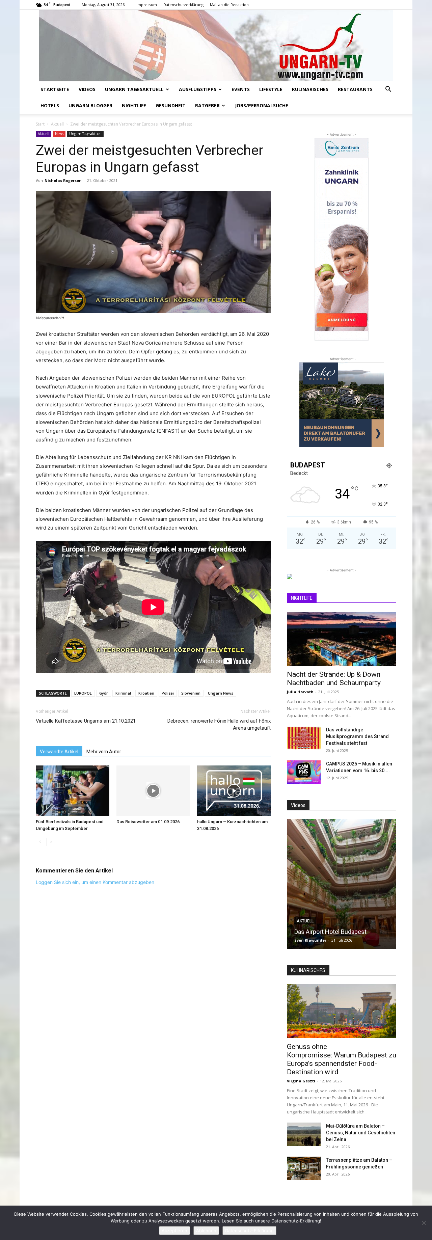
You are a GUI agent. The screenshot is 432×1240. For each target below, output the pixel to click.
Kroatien (146, 693)
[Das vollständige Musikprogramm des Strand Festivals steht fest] (304, 738)
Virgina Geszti (301, 1080)
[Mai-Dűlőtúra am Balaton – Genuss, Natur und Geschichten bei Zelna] (304, 1134)
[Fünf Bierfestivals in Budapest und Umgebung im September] (72, 790)
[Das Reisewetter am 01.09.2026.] (153, 790)
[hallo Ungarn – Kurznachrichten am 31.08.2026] (234, 790)
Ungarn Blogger (90, 105)
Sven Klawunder (310, 940)
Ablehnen (206, 1230)
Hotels (49, 105)
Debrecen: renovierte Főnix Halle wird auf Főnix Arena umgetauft (219, 724)
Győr (103, 693)
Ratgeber (207, 105)
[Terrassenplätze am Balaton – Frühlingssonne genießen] (304, 1168)
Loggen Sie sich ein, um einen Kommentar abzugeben (95, 882)
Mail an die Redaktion (229, 4)
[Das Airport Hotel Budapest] (341, 884)
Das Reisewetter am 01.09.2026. (148, 821)
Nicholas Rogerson (63, 180)
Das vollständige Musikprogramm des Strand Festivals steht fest (357, 736)
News (59, 133)
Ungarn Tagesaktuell (134, 89)
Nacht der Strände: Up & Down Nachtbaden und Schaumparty (334, 678)
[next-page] (51, 842)
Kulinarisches (310, 89)
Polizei (168, 693)
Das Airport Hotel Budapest (330, 931)
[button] (388, 90)
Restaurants (355, 89)
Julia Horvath (300, 691)
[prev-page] (40, 842)
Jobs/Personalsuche (261, 105)
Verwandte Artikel (59, 751)
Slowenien (190, 693)
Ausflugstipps (197, 89)
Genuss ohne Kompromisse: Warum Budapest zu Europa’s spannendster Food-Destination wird (341, 1059)
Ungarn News (220, 693)
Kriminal (123, 693)
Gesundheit (171, 105)
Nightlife (134, 105)
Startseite (54, 89)
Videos (87, 89)
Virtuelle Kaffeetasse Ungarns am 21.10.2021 (86, 721)
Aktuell (57, 124)
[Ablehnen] (423, 1222)
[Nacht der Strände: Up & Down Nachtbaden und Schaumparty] (341, 639)
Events (241, 89)
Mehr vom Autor (103, 751)
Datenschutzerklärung (183, 4)
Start (40, 124)
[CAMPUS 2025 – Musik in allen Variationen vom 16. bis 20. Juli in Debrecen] (304, 772)
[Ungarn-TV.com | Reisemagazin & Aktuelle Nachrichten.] (216, 45)
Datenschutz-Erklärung (249, 1230)
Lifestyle (270, 89)
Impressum (146, 4)
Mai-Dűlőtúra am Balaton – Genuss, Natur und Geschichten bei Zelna (360, 1132)
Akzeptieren (174, 1230)
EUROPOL (83, 693)
